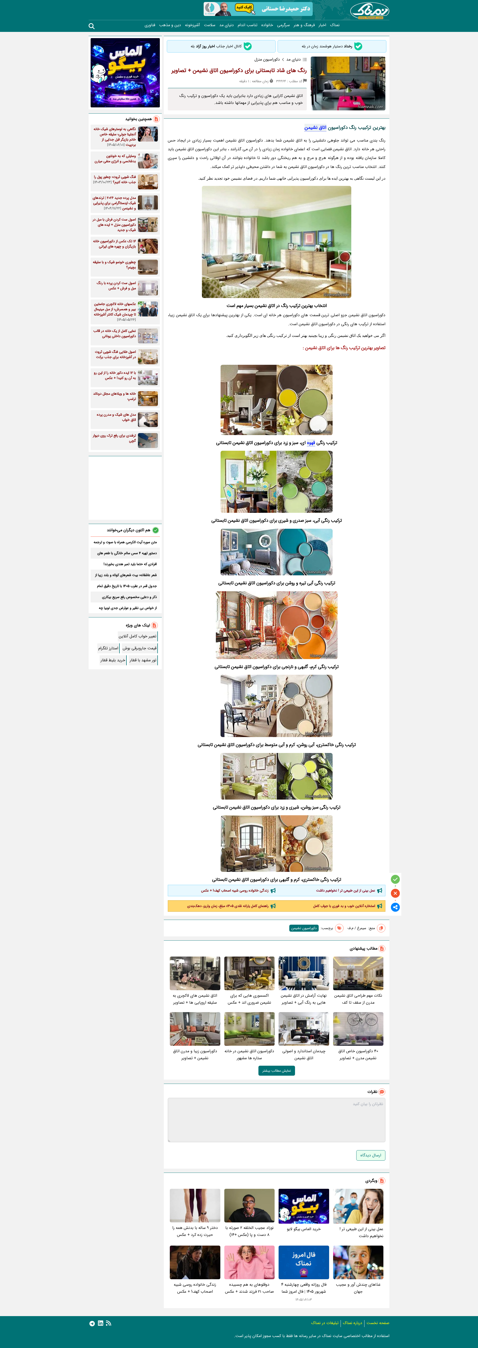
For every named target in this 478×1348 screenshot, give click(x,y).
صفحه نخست (377, 1323)
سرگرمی (283, 25)
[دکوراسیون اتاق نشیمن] (276, 482)
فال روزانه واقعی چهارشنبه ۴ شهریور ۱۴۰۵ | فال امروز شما (303, 1288)
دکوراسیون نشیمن (304, 928)
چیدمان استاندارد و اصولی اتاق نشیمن (303, 1054)
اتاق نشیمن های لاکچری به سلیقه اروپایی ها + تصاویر (195, 999)
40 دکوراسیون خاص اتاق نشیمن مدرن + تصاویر (358, 1054)
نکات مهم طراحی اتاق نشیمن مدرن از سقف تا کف (358, 999)
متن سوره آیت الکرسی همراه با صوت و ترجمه (125, 542)
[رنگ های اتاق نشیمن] (276, 843)
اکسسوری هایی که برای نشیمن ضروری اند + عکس (249, 999)
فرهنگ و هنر (304, 25)
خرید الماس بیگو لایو (304, 1229)
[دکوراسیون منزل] (276, 625)
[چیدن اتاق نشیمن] (276, 400)
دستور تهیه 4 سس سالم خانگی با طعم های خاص (127, 553)
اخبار (322, 25)
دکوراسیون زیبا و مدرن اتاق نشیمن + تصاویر (195, 1054)
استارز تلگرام (108, 648)
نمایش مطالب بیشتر (276, 1070)
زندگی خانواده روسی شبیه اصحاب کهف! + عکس (235, 890)
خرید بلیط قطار (113, 660)
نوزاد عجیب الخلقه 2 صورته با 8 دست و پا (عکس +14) (249, 1231)
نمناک (335, 25)
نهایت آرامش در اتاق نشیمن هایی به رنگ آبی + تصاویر (304, 999)
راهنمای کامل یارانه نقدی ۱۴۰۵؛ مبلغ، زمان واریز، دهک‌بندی (228, 905)
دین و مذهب (170, 25)
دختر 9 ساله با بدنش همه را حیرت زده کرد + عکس (195, 1231)
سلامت (209, 25)
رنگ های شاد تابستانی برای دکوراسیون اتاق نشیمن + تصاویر (239, 70)
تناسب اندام (247, 25)
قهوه (311, 442)
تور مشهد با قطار (143, 660)
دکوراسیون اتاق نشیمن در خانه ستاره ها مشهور (249, 1054)
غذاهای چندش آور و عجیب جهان (358, 1288)
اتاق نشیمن (315, 127)
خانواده (267, 25)
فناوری (150, 25)
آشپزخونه (192, 25)
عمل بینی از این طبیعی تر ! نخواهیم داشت (345, 890)
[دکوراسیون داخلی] (276, 552)
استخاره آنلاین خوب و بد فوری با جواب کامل (344, 905)
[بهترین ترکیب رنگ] (276, 776)
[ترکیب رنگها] (276, 706)
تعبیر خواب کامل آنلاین (137, 636)
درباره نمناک (352, 1323)
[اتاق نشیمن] (276, 242)
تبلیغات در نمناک (325, 1323)
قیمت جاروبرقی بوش (139, 648)
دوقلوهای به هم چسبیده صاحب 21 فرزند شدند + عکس (249, 1288)
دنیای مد (226, 25)
